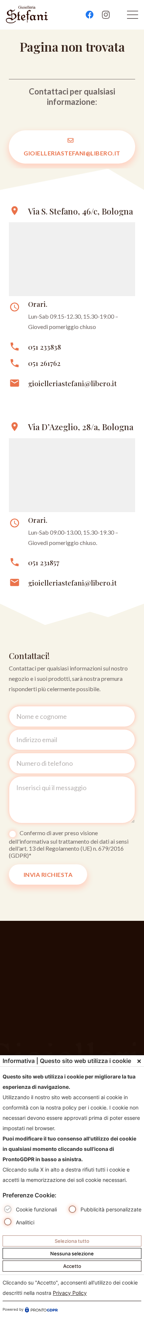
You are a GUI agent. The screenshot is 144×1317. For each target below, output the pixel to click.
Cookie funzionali (36, 1209)
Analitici (25, 1222)
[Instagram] (106, 15)
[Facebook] (90, 15)
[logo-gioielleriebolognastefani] (27, 15)
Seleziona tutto (72, 1241)
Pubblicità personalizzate (110, 1209)
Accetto (72, 1266)
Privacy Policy (70, 1293)
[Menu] (132, 15)
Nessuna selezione (72, 1253)
